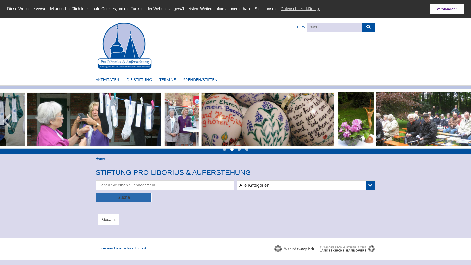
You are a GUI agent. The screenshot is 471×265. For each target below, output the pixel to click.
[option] (235, 120)
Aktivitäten (107, 79)
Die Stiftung (139, 79)
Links (301, 27)
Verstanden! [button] (447, 9)
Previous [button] (6, 120)
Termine (167, 79)
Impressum (104, 248)
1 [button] (224, 149)
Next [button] (464, 120)
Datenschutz (123, 248)
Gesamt (109, 219)
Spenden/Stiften (200, 79)
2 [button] (231, 149)
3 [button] (239, 149)
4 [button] (246, 149)
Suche (124, 197)
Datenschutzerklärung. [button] (300, 9)
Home (100, 158)
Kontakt (140, 248)
